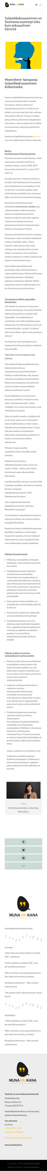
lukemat (36, 136)
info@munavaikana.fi (14, 1132)
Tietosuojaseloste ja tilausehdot (19, 1137)
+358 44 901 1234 (13, 1128)
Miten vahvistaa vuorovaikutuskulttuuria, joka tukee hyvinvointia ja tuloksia (23, 975)
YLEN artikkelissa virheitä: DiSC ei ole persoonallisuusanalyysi (21, 965)
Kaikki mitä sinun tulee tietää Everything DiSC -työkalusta (22, 955)
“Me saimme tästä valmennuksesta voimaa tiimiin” (23, 994)
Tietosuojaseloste (31, 1167)
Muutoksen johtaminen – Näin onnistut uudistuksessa (21, 985)
